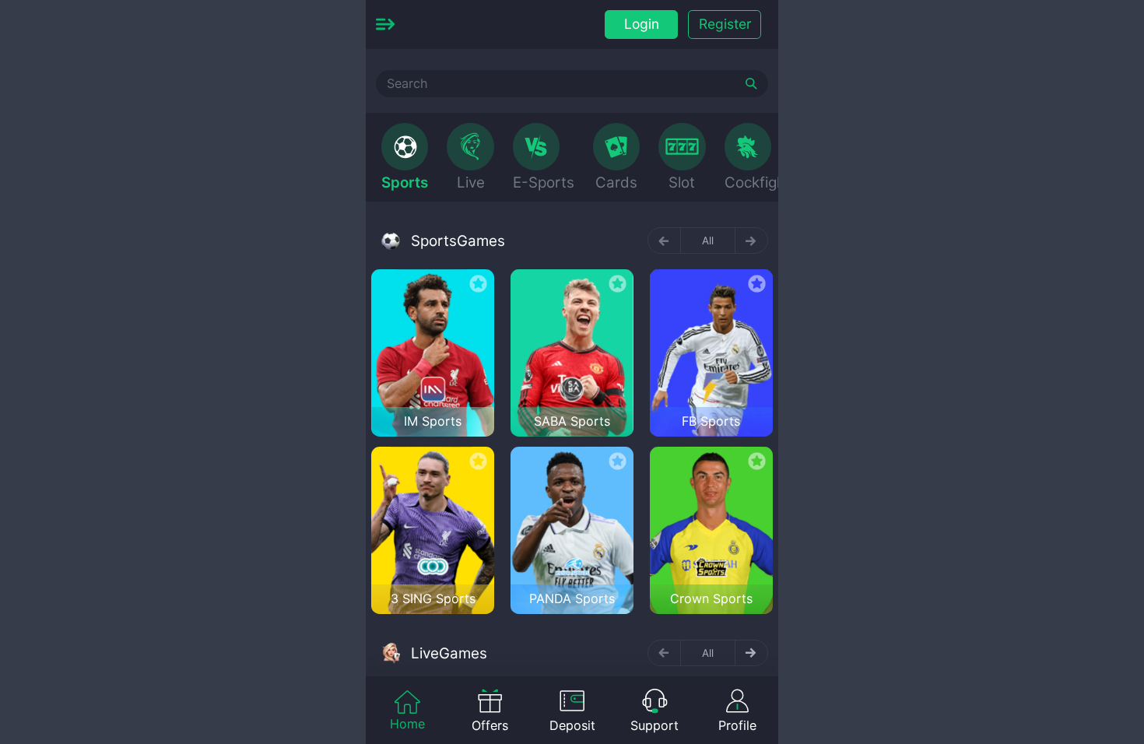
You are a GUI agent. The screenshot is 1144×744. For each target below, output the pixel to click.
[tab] (404, 157)
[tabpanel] (572, 418)
